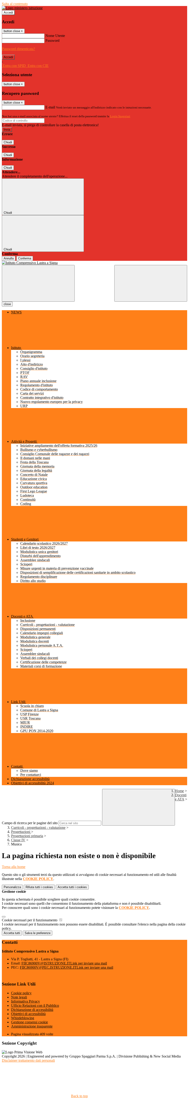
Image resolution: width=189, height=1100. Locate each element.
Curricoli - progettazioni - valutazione (38, 828)
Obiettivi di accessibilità (28, 1014)
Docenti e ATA (180, 797)
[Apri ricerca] (150, 283)
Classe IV (18, 840)
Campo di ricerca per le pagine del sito (30, 823)
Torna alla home (13, 867)
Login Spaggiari (120, 116)
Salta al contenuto (15, 4)
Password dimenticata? (18, 49)
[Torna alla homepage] (94, 263)
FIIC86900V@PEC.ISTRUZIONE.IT (66, 967)
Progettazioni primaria (27, 836)
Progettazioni (21, 832)
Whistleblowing (22, 1018)
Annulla (9, 258)
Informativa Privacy (25, 1001)
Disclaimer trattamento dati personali (28, 1060)
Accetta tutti (72, 887)
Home (179, 791)
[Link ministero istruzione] (22, 8)
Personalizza (12, 887)
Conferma (24, 258)
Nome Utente (55, 36)
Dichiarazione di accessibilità (32, 1010)
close (7, 304)
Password (52, 40)
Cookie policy (21, 993)
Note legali (19, 997)
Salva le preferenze (37, 933)
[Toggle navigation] (38, 283)
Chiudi (8, 142)
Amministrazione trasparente (32, 1026)
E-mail (50, 107)
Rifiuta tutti (39, 887)
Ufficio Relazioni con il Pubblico (35, 1005)
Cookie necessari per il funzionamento (30, 920)
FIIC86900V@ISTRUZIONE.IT (64, 963)
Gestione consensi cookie (29, 1022)
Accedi (8, 12)
